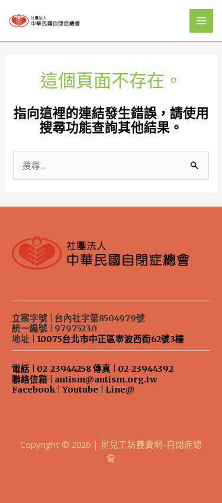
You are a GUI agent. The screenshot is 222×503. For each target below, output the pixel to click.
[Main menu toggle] (201, 21)
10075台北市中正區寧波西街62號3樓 (110, 339)
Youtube (80, 389)
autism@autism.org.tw (105, 379)
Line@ (119, 389)
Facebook (33, 389)
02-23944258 (64, 368)
